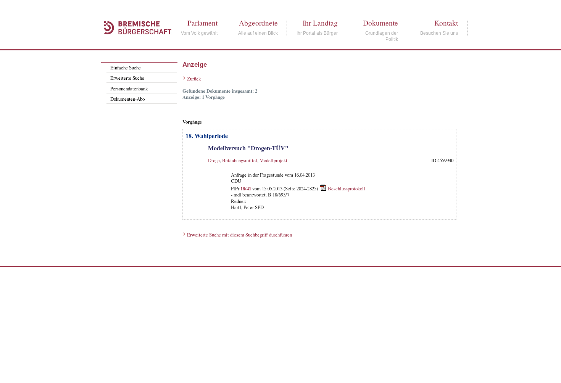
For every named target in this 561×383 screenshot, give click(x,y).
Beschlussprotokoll (346, 188)
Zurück (194, 78)
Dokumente (380, 22)
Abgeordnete (258, 22)
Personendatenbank (129, 88)
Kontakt (446, 22)
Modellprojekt (273, 160)
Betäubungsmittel (239, 160)
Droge (214, 160)
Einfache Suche (125, 67)
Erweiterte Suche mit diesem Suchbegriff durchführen (239, 234)
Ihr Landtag (320, 22)
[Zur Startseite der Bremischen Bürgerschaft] (134, 43)
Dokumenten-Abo (127, 98)
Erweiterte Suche (127, 77)
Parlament (202, 22)
